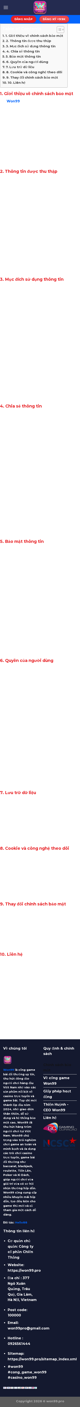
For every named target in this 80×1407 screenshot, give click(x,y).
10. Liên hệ (16, 83)
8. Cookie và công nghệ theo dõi (34, 72)
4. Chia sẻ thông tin (23, 51)
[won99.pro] (40, 7)
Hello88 (21, 1222)
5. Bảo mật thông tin (23, 56)
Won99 (13, 101)
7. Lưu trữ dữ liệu (20, 67)
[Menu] (5, 7)
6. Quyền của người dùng (27, 62)
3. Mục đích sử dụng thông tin (30, 46)
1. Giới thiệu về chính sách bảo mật (34, 36)
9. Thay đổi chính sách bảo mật (32, 77)
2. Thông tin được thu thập (28, 41)
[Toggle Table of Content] (58, 29)
